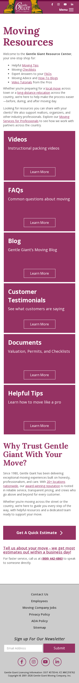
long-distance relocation (33, 93)
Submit (59, 648)
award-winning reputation (42, 486)
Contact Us (39, 594)
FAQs (48, 74)
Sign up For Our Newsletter (39, 638)
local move (53, 88)
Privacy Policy (39, 614)
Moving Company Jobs (39, 607)
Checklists (29, 69)
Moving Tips (30, 65)
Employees (39, 601)
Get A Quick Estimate (36, 532)
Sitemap (39, 627)
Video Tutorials (22, 82)
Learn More (39, 171)
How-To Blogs (48, 78)
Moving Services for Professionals (36, 119)
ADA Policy (39, 621)
